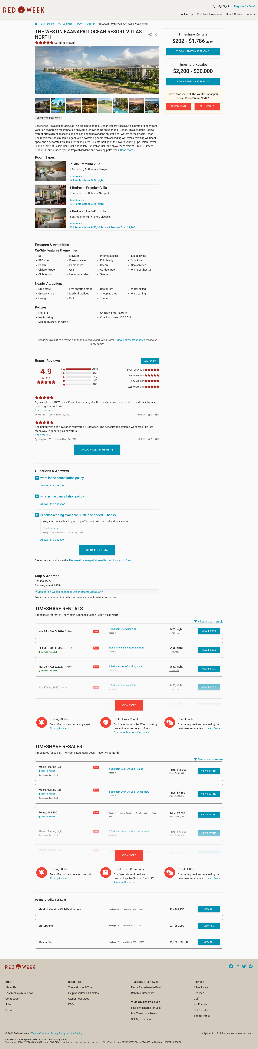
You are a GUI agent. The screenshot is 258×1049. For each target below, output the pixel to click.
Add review (150, 361)
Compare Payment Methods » (131, 732)
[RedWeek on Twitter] (244, 966)
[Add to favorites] (156, 34)
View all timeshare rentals (192, 51)
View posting (208, 771)
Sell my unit (207, 106)
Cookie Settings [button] (75, 1033)
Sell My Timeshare (142, 1019)
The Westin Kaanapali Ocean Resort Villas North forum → (102, 560)
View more (129, 705)
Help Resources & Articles (83, 993)
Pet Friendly (201, 1010)
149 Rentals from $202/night (86, 180)
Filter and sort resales (210, 759)
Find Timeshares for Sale (146, 1007)
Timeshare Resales (58, 746)
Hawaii (79, 24)
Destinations (47, 24)
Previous (37, 105)
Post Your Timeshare (209, 14)
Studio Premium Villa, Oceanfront (126, 647)
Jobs (8, 1004)
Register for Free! (244, 6)
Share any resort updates (130, 339)
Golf (196, 998)
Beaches (199, 993)
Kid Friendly (201, 1004)
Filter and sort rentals (210, 621)
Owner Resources (78, 998)
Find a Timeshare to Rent (146, 987)
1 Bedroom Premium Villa (122, 629)
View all (209, 909)
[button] (150, 34)
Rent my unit (178, 106)
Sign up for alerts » (61, 728)
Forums (250, 14)
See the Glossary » (125, 882)
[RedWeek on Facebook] (231, 966)
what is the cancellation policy (62, 496)
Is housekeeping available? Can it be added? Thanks (78, 515)
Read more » (127, 150)
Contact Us (12, 998)
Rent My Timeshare (142, 993)
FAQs (71, 1004)
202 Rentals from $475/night (86, 227)
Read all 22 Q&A (97, 550)
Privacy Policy (58, 1033)
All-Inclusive (201, 987)
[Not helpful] (81, 532)
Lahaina (91, 24)
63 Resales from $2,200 (121, 227)
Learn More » (214, 728)
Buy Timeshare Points (144, 1013)
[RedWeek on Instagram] (237, 966)
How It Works (234, 14)
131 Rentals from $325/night (86, 203)
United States (65, 24)
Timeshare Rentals (59, 608)
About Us (10, 987)
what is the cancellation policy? (63, 478)
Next (156, 105)
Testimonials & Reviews (19, 993)
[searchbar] (213, 6)
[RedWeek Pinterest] (251, 966)
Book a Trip (186, 14)
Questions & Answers (52, 471)
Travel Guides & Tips (80, 987)
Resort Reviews (47, 360)
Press (8, 1010)
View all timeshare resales (192, 81)
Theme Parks (202, 1015)
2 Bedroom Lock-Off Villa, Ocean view (129, 791)
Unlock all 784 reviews (97, 449)
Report (87, 532)
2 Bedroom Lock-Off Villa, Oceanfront (129, 831)
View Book (209, 631)
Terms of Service (40, 1033)
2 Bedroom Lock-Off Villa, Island (126, 666)
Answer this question (52, 485)
